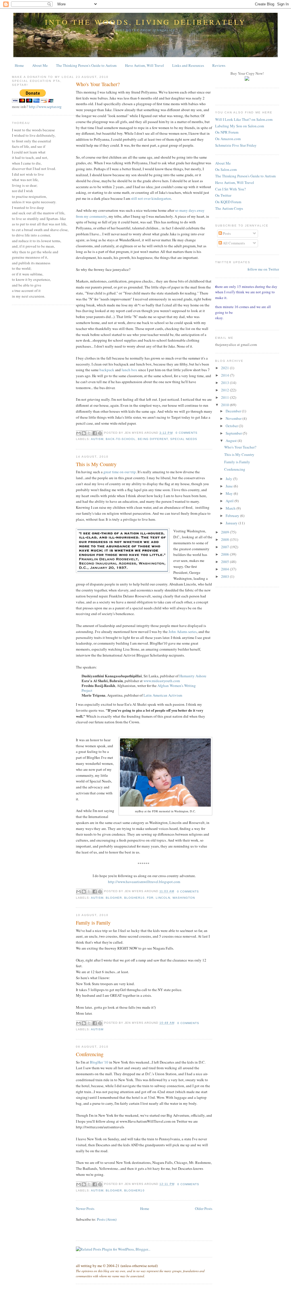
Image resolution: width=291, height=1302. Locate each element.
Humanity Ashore (192, 675)
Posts (226, 233)
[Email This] (78, 433)
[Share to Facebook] (94, 433)
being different (153, 439)
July (229, 478)
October (232, 425)
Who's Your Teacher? (98, 84)
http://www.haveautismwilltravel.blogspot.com (144, 881)
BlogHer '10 (99, 1062)
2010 (225, 404)
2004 (225, 569)
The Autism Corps (229, 208)
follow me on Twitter (263, 269)
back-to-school (121, 439)
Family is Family (93, 922)
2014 (225, 375)
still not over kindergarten (151, 198)
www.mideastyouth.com (162, 680)
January (232, 523)
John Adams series (183, 631)
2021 (225, 367)
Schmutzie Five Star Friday (236, 145)
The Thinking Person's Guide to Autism (86, 65)
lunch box (129, 369)
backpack (106, 369)
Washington (183, 897)
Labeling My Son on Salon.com (239, 125)
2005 (225, 561)
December (234, 411)
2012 (225, 390)
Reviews (218, 65)
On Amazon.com (228, 138)
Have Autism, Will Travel (144, 65)
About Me (40, 65)
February (233, 515)
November (234, 418)
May (230, 493)
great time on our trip (119, 471)
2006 (225, 554)
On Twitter (223, 195)
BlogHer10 (134, 897)
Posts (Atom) (107, 1219)
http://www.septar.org (45, 106)
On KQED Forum (228, 201)
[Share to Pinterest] (100, 433)
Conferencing (89, 1054)
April (230, 500)
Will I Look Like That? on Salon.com (244, 119)
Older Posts (203, 1208)
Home (19, 65)
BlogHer (114, 897)
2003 (225, 576)
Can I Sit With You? (230, 189)
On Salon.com (226, 169)
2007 (225, 546)
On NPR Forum (226, 132)
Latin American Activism (163, 695)
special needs (183, 439)
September (234, 433)
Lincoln (163, 897)
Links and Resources (188, 65)
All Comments (233, 243)
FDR (150, 897)
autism (97, 439)
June (230, 486)
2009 (225, 532)
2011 (225, 397)
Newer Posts (85, 1208)
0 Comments (187, 432)
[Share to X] (89, 433)
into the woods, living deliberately (145, 22)
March (231, 508)
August (232, 440)
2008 (225, 539)
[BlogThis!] (84, 433)
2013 (225, 382)
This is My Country (96, 464)
